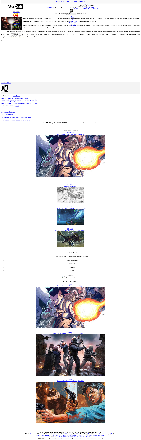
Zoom (100, 433)
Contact (103, 435)
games (70, 332)
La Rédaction (6, 83)
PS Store (82, 8)
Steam (89, 8)
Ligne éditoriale (45, 435)
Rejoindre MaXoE (84, 435)
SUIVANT (7, 114)
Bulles (55, 433)
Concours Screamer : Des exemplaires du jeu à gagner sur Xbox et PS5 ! (20, 103)
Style (78, 433)
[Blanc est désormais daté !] (70, 202)
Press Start (72, 24)
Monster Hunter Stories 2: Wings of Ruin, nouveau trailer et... (70, 208)
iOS (86, 8)
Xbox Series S (76, 8)
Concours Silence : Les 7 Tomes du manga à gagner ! (15, 98)
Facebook (70, 436)
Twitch (88, 436)
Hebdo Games (73, 21)
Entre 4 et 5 (73, 267)
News (72, 17)
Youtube (75, 436)
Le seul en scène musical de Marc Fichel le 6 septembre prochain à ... (19, 100)
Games (31, 433)
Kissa (66, 433)
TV (112, 433)
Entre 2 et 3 (73, 263)
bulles (70, 284)
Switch (71, 184)
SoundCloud (82, 436)
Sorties (72, 19)
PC (68, 184)
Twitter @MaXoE (62, 436)
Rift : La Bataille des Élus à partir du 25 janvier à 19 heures (16, 117)
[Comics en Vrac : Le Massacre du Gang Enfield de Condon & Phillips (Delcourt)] (70, 423)
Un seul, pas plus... (73, 260)
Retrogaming (94, 8)
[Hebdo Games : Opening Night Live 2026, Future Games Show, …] (70, 375)
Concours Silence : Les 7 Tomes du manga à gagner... (70, 134)
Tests (72, 18)
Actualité (69, 435)
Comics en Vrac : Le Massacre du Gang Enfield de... (70, 381)
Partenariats (75, 435)
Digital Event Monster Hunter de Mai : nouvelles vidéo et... (70, 230)
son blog (18, 106)
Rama (42, 433)
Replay (72, 22)
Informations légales (95, 435)
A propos (38, 435)
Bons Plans (73, 25)
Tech (89, 433)
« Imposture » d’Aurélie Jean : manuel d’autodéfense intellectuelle (18, 101)
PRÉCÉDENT (8, 112)
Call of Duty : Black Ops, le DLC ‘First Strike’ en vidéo (16, 120)
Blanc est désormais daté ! (70, 186)
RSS (92, 436)
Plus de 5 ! (73, 270)
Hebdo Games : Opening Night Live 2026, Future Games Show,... (70, 333)
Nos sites (53, 435)
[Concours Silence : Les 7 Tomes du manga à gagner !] (70, 176)
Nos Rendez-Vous (61, 435)
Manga (72, 132)
